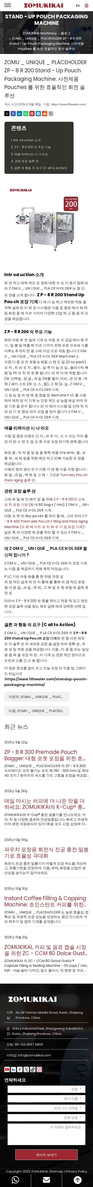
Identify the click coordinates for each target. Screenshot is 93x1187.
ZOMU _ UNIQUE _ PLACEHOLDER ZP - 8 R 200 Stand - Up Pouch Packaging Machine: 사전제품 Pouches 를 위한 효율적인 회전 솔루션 (46, 43)
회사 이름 (71, 1098)
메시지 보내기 (46, 1154)
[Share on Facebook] (13, 113)
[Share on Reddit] (44, 113)
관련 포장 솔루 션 (20, 491)
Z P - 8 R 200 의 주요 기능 (28, 332)
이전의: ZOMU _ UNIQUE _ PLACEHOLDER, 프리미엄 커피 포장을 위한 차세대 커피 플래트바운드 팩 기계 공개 (39, 696)
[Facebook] (19, 1069)
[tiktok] (32, 1069)
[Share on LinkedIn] (19, 113)
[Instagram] (39, 1069)
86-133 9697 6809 (29, 1044)
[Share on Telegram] (38, 113)
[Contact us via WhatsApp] (15, 1181)
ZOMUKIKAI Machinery (39, 33)
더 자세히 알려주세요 (65, 1127)
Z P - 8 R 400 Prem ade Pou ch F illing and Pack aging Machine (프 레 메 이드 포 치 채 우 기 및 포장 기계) (46, 521)
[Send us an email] (46, 1180)
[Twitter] (26, 1069)
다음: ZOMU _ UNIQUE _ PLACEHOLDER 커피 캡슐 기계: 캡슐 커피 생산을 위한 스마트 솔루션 (39, 710)
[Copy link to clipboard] (50, 113)
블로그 (66, 33)
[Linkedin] (13, 1069)
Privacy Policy (76, 1171)
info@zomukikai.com (34, 1055)
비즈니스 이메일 (66, 1108)
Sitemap (56, 1171)
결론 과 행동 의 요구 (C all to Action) (39, 625)
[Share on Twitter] (7, 113)
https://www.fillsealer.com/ (68, 104)
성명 (74, 1089)
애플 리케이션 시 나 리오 (26, 428)
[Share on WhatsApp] (25, 113)
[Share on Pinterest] (32, 113)
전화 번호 (71, 1117)
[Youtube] (7, 1069)
